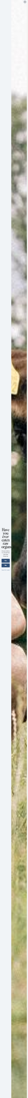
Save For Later (6, 570)
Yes (6, 561)
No (6, 565)
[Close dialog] (25, 2)
